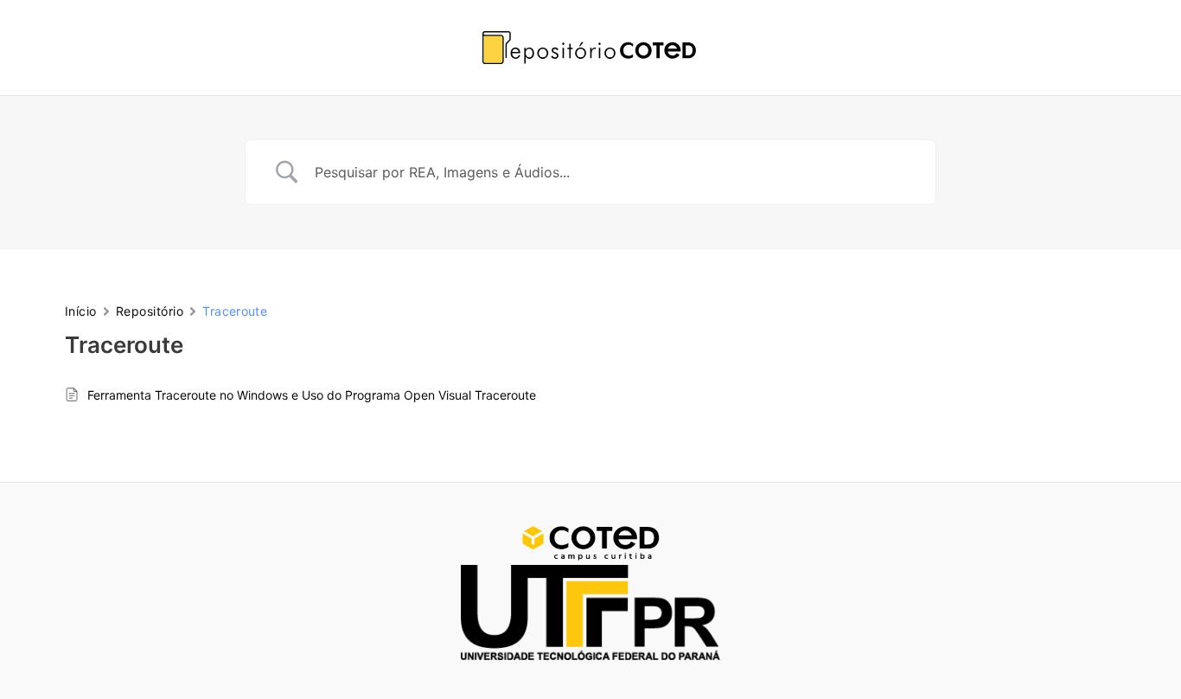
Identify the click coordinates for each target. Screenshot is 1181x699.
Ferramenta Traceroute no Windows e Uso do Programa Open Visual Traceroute (311, 395)
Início (81, 311)
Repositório (149, 311)
